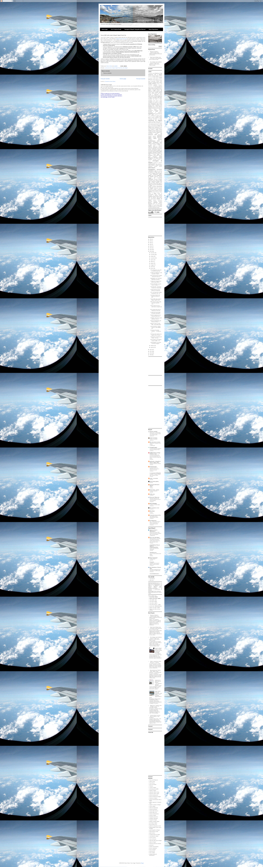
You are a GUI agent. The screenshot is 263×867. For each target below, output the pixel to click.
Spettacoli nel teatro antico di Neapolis (158, 681)
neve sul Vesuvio (152, 197)
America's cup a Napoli (155, 74)
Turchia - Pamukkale (153, 439)
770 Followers (152, 578)
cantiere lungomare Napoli (156, 117)
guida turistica (152, 833)
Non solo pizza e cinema (155, 442)
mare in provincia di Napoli (154, 181)
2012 (151, 349)
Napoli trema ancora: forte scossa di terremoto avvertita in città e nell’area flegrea (155, 533)
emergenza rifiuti (157, 142)
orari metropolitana (152, 198)
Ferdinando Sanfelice (157, 85)
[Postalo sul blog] (122, 66)
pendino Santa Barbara (153, 846)
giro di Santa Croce (153, 824)
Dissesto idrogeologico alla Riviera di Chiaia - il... (155, 321)
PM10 (154, 91)
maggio (152, 265)
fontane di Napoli (156, 150)
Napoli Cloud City (118, 67)
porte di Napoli (157, 205)
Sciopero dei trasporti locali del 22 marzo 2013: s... (155, 282)
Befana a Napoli (150, 76)
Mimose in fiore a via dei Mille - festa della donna (155, 324)
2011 (151, 351)
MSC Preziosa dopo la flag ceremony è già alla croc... (155, 302)
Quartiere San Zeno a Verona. (155, 463)
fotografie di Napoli (153, 819)
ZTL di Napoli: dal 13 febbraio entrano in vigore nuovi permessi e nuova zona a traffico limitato (155, 63)
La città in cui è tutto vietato (155, 504)
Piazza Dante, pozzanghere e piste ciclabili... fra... (155, 340)
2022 (151, 244)
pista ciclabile (152, 852)
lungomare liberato (158, 176)
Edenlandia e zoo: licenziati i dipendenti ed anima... (156, 279)
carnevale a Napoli (157, 118)
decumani (160, 134)
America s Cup (158, 73)
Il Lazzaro (152, 562)
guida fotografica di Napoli (155, 157)
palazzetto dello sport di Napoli (155, 840)
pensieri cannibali (153, 431)
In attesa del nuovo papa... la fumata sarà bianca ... (155, 313)
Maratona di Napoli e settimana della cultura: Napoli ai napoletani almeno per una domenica (155, 53)
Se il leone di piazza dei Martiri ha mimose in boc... (155, 296)
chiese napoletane (155, 127)
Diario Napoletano (153, 29)
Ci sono (151, 512)
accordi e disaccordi (153, 94)
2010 (151, 353)
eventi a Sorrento (157, 145)
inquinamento (151, 164)
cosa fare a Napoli (155, 131)
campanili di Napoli (151, 116)
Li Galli (155, 86)
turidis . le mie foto (154, 478)
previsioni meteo (156, 207)
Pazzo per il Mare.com (154, 497)
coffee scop (152, 494)
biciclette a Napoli (153, 111)
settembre (153, 258)
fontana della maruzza (153, 810)
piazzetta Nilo (152, 851)
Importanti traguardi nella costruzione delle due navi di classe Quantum (155, 499)
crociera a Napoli (156, 132)
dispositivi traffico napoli (155, 138)
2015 (151, 247)
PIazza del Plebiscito (153, 780)
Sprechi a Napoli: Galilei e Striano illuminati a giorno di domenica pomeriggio (158, 650)
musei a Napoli (152, 193)
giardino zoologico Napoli (154, 821)
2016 (151, 246)
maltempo (150, 179)
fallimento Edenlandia (152, 147)
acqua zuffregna (154, 95)
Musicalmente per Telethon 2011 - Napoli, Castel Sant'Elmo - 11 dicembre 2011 (155, 671)
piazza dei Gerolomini (156, 204)
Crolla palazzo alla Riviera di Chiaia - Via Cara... (156, 337)
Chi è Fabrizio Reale (116, 29)
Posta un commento (107, 73)
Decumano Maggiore (152, 84)
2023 (151, 242)
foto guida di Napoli (158, 151)
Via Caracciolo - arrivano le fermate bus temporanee (155, 287)
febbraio (152, 345)
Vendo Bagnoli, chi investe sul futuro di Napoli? (155, 343)
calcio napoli (151, 114)
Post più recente (105, 78)
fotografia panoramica (153, 816)
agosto (152, 259)
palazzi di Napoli (152, 842)
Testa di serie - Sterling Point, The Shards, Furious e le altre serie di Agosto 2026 (155, 433)
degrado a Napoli (152, 790)
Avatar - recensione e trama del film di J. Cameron (155, 662)
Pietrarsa (151, 786)
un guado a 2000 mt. (153, 491)
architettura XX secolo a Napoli (155, 101)
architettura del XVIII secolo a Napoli (155, 102)
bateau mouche (158, 109)
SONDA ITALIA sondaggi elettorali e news (155, 453)
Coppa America (152, 83)
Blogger (142, 863)
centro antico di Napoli (155, 122)
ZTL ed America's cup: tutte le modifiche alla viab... (155, 270)
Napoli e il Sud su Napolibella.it (153, 531)
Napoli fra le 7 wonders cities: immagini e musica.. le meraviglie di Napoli (155, 706)
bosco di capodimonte (158, 113)
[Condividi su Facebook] (125, 66)
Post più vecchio (140, 78)
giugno (152, 263)
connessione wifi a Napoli (110, 67)
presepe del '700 (155, 206)
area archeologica (152, 103)
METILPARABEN (153, 503)
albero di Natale (154, 96)
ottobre (152, 256)
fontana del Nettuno (153, 809)
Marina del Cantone (155, 88)
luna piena (154, 175)
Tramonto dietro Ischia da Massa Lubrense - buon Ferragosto (154, 716)
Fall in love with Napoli (155, 537)
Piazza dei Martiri (158, 93)
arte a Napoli (155, 106)
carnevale (150, 118)
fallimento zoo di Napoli (157, 148)
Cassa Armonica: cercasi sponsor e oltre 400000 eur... (155, 327)
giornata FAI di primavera (155, 153)
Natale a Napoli (152, 90)
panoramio (151, 845)
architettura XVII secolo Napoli (155, 100)
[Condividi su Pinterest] (126, 66)
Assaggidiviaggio (153, 447)
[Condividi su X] (123, 66)
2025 (151, 240)
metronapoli (154, 184)
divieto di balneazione (153, 795)
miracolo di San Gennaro (157, 185)
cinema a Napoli (154, 129)
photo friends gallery (154, 481)
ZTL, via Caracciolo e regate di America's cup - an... (156, 293)
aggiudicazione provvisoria (121, 38)
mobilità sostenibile (152, 186)
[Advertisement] (158, 226)
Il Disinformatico (153, 466)
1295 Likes (151, 580)
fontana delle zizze (153, 812)
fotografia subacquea (152, 152)
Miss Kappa (152, 511)
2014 (151, 249)
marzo (152, 268)
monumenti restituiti (152, 189)
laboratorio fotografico (151, 168)
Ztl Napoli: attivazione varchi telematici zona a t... (156, 318)
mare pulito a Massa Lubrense (155, 182)
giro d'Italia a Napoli (153, 822)
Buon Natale (156, 76)
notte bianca (159, 197)
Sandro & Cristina (153, 437)
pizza (153, 205)
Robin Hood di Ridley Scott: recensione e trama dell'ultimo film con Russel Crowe (155, 58)
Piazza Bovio (158, 92)
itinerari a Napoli (154, 165)
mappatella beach (151, 180)
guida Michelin (159, 155)
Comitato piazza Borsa (157, 82)
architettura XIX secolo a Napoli (155, 99)
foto (153, 151)
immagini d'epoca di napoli (154, 834)
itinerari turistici (158, 166)
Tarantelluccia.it (153, 552)
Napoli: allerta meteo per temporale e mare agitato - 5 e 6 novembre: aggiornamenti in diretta (155, 694)
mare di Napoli (159, 180)
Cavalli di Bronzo (155, 79)
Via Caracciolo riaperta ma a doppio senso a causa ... (156, 335)
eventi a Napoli (152, 806)
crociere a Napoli (152, 787)
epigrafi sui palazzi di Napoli (153, 143)
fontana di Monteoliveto (154, 813)
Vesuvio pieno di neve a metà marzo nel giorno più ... (156, 306)
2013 (151, 251)
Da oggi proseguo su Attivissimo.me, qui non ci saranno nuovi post (154, 468)
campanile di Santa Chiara (156, 115)
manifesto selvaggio (158, 179)
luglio (152, 261)
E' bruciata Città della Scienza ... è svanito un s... (155, 331)
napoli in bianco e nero (157, 196)
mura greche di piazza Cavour (156, 192)
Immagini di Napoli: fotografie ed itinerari (135, 29)
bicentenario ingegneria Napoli (155, 110)
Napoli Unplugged (153, 557)
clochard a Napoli (155, 130)
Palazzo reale (159, 91)
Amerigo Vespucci (151, 75)
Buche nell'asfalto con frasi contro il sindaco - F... (155, 284)
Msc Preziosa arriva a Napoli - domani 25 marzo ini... (156, 276)
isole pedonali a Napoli (153, 836)
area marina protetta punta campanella (155, 104)
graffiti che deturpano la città (155, 155)
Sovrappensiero (153, 520)
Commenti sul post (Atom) (110, 81)
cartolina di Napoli (155, 120)
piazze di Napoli (152, 849)
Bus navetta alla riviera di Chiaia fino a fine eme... (155, 310)
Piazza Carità (151, 93)
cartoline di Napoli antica (153, 121)
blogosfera (150, 113)
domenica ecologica (153, 798)
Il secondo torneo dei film (155, 515)
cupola (156, 133)
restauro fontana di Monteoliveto (153, 855)
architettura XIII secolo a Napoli (155, 98)
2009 (151, 354)
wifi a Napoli (125, 67)
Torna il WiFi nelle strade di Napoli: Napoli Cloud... (155, 300)
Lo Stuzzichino (152, 558)
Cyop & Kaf (159, 83)
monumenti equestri (158, 188)
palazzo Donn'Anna (157, 200)
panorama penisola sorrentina (155, 201)
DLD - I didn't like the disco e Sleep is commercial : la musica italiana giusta (155, 522)
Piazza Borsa (151, 92)
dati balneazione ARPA (155, 134)
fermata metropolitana (152, 149)
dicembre (153, 252)
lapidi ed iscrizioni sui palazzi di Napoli (155, 171)
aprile (152, 266)
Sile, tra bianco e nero (154, 507)
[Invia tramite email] (121, 66)
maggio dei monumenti (155, 177)
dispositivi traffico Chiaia (155, 136)
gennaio (152, 347)
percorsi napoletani (152, 202)
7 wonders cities (151, 73)
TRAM (151, 486)
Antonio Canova (159, 75)
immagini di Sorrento (157, 162)
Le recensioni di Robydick (155, 473)
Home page (105, 29)
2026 (151, 239)
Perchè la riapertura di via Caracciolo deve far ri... (155, 316)
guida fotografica (152, 156)
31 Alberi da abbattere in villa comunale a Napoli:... (156, 273)
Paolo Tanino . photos (154, 489)
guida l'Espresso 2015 (153, 831)
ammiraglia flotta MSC (157, 97)
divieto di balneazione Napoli (155, 796)
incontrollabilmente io (154, 573)
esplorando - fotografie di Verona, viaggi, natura (155, 462)
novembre (153, 254)
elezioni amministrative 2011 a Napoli (155, 141)
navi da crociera (152, 837)
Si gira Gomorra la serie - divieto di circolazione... (155, 290)
